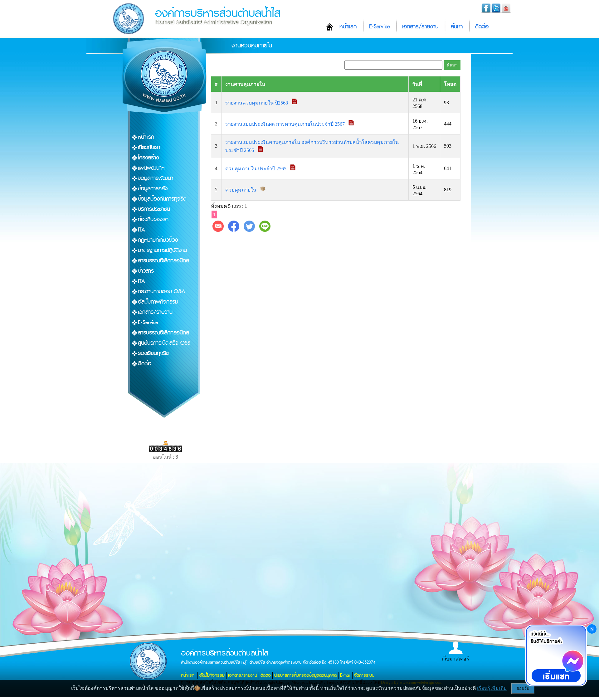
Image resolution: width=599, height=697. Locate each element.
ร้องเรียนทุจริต (153, 353)
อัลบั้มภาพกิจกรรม (158, 302)
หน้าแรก (348, 26)
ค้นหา (457, 26)
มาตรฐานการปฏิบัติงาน (162, 250)
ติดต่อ (482, 26)
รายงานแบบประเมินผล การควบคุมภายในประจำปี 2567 (285, 123)
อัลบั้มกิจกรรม (212, 675)
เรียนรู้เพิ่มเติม (492, 688)
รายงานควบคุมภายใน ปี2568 (257, 102)
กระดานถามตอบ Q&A (161, 291)
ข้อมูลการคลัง (153, 188)
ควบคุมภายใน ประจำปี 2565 (256, 168)
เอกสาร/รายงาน (420, 26)
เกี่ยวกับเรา (149, 147)
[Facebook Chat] (556, 655)
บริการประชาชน (154, 209)
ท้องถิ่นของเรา (153, 219)
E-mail (345, 675)
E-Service (379, 26)
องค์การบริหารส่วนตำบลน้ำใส (217, 13)
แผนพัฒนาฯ (151, 168)
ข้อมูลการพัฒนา (155, 178)
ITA (141, 230)
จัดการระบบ (364, 675)
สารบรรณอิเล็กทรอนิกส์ (163, 260)
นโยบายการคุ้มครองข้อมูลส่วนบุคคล (305, 675)
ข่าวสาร (146, 271)
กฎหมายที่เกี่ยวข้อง (158, 240)
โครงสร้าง (148, 158)
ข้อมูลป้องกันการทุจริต (162, 199)
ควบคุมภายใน (241, 190)
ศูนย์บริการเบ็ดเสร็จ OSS (164, 343)
